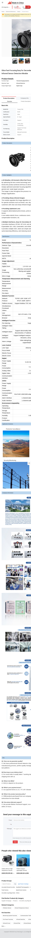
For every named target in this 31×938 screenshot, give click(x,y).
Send (15, 842)
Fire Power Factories (8, 919)
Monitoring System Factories (10, 915)
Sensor (18, 11)
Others (17, 893)
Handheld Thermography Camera (23, 887)
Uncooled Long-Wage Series (8, 893)
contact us (6, 15)
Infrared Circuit (6, 923)
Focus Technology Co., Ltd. (20, 931)
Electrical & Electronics (11, 11)
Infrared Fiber (17, 923)
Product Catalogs (24, 884)
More (3, 926)
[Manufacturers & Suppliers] (16, 2)
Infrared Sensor (25, 11)
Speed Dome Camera (21, 890)
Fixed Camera (5, 890)
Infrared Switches (20, 919)
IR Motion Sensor (7, 908)
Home (3, 11)
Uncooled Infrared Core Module (9, 887)
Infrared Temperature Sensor (22, 908)
